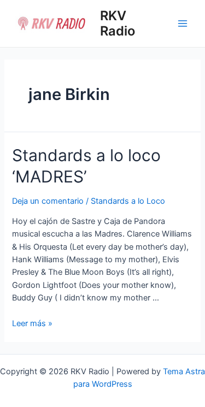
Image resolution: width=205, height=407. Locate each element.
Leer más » (32, 323)
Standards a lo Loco (128, 201)
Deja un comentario (48, 201)
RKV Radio (117, 23)
